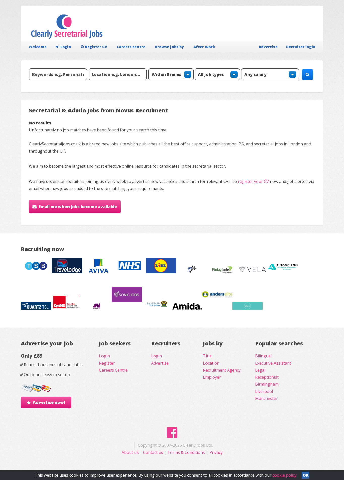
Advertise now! (49, 402)
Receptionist (267, 377)
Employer (212, 377)
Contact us (153, 452)
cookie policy (284, 475)
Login (65, 46)
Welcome (38, 46)
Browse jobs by (169, 46)
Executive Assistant (273, 363)
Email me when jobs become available (78, 206)
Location (211, 363)
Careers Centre (113, 370)
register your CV (253, 181)
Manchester (266, 398)
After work (204, 46)
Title (207, 356)
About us (131, 452)
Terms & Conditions (186, 452)
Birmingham (267, 384)
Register (107, 363)
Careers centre (131, 46)
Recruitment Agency (222, 370)
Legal (260, 370)
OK (306, 475)
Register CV (96, 46)
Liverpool (264, 391)
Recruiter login (300, 46)
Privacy (216, 452)
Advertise (268, 46)
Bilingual (263, 356)
